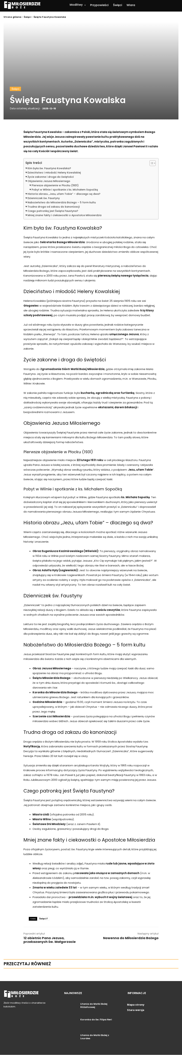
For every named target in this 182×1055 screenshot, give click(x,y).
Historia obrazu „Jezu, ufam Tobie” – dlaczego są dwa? (64, 194)
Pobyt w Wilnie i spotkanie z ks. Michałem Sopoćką (65, 189)
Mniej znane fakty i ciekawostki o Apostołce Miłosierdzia (64, 215)
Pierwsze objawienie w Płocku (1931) (55, 185)
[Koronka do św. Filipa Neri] (70, 1023)
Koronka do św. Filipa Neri (96, 1019)
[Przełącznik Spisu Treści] (151, 163)
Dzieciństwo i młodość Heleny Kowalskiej (54, 172)
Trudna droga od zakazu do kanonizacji (54, 206)
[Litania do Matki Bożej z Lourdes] (70, 1039)
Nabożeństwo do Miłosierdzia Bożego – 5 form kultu (62, 202)
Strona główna (13, 16)
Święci (27, 16)
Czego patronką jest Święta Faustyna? (53, 211)
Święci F (43, 918)
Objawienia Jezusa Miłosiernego (49, 181)
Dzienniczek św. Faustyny (44, 198)
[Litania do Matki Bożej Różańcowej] (70, 1008)
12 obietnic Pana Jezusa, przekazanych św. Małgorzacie (49, 940)
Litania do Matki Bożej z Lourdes (94, 1036)
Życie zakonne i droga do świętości (51, 177)
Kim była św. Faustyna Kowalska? (49, 168)
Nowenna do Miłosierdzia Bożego (131, 938)
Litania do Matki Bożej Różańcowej (93, 1005)
